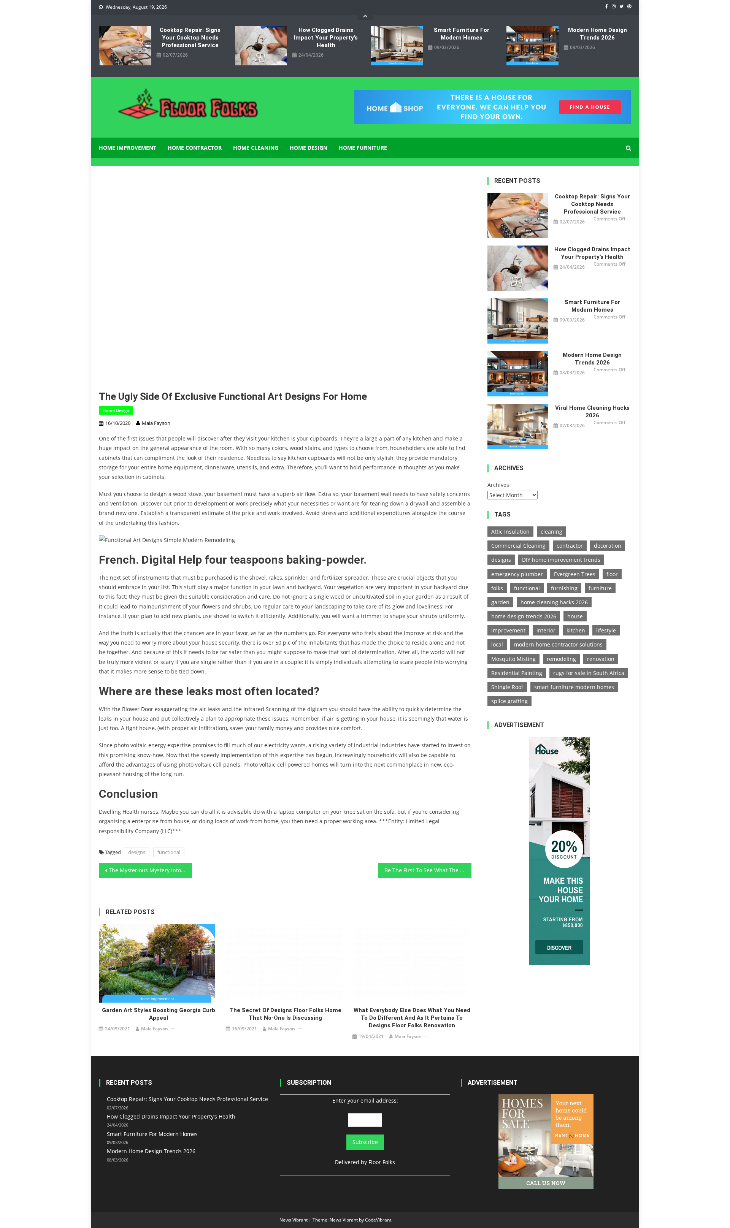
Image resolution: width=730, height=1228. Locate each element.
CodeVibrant (378, 1220)
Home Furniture (363, 147)
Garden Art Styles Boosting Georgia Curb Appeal (158, 1014)
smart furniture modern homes (574, 687)
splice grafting (509, 701)
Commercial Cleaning (518, 545)
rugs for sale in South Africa (588, 673)
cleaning (551, 531)
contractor (570, 545)
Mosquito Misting (513, 658)
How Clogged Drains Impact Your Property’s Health (326, 38)
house (575, 616)
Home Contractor (195, 147)
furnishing (564, 588)
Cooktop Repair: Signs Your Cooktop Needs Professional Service (190, 38)
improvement (508, 630)
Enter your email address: (365, 1100)
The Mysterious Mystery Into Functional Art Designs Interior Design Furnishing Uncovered (150, 870)
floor (612, 574)
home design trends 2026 (523, 616)
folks (497, 588)
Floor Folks (381, 1162)
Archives (498, 484)
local (497, 644)
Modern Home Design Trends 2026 (597, 34)
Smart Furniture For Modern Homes (461, 34)
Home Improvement (127, 147)
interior (545, 630)
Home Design (308, 147)
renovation (600, 658)
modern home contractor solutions (558, 644)
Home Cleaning (255, 147)
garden (500, 602)
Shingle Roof (507, 687)
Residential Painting (516, 673)
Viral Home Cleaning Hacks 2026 (592, 411)
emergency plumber (517, 574)
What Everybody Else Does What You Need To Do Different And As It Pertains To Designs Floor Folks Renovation (412, 1018)
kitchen (576, 630)
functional (168, 852)
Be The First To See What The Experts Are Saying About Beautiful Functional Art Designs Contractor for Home (427, 870)
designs (136, 852)
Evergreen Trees (574, 574)
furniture (600, 588)
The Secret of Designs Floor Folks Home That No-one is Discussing (285, 1014)
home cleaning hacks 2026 (554, 602)
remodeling (561, 658)
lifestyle (606, 630)
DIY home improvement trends (561, 559)
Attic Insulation (510, 531)
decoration (607, 545)
